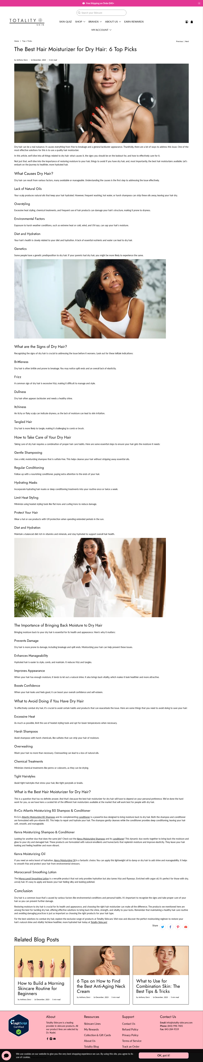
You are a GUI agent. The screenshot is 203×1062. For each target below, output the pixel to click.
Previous (179, 41)
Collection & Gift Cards (97, 1035)
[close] (199, 3)
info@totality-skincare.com (180, 1022)
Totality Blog (91, 1046)
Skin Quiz (65, 21)
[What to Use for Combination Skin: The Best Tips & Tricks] (161, 960)
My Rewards (91, 1029)
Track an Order (130, 1046)
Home (16, 41)
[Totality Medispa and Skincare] (27, 22)
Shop (78, 21)
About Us (111, 21)
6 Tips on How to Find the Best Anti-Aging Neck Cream (101, 986)
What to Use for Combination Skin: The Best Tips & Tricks (158, 986)
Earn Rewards (134, 21)
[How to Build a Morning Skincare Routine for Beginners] (42, 961)
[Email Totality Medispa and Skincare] (54, 1039)
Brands (93, 21)
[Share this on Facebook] (170, 927)
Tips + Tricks (27, 41)
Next (187, 41)
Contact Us (128, 1023)
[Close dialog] (159, 500)
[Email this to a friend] (186, 927)
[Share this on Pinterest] (178, 927)
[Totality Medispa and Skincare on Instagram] (51, 1039)
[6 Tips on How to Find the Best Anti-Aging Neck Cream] (101, 960)
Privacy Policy (130, 1035)
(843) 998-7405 (175, 1026)
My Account (100, 29)
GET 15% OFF (71, 548)
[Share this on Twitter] (163, 927)
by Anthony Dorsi (21, 60)
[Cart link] (191, 21)
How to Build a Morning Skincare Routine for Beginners (41, 988)
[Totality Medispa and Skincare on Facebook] (47, 1039)
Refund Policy (130, 1029)
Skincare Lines (92, 1023)
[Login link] (186, 22)
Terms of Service (131, 1040)
